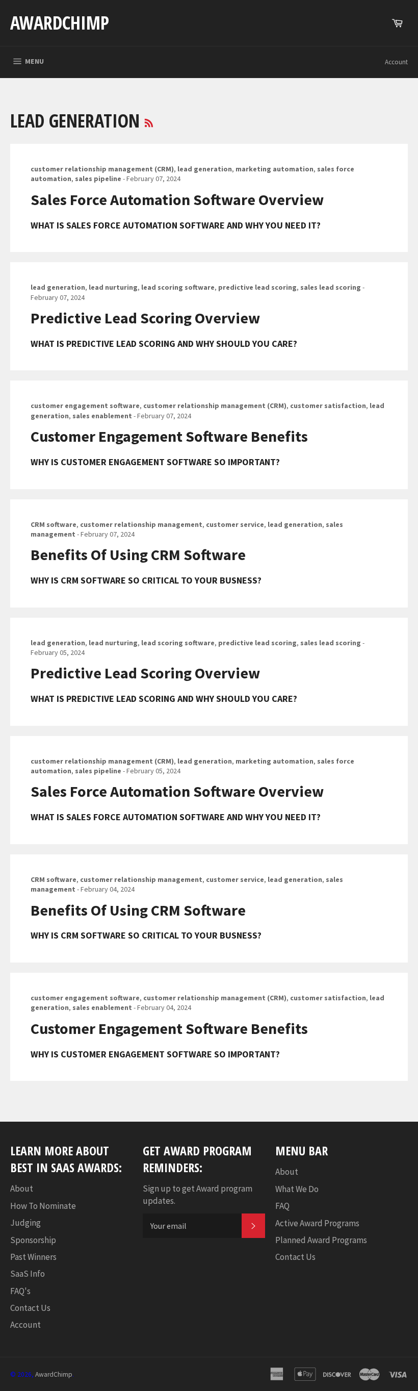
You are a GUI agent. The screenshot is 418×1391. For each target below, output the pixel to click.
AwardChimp (59, 22)
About (21, 1188)
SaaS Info (27, 1273)
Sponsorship (33, 1240)
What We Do (297, 1189)
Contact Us (30, 1307)
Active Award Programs (317, 1223)
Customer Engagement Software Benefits (169, 436)
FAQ (282, 1205)
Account (396, 62)
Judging (25, 1222)
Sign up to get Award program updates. (197, 1194)
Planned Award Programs (321, 1240)
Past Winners (33, 1256)
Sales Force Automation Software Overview (177, 199)
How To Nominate (43, 1205)
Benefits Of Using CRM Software (138, 554)
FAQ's (20, 1291)
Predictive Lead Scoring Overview (145, 317)
